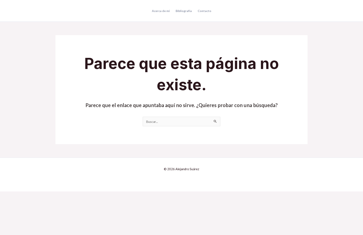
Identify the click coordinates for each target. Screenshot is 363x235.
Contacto (204, 10)
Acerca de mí (161, 10)
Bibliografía (184, 10)
